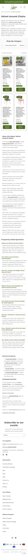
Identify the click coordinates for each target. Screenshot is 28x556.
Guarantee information (8, 412)
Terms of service (14, 551)
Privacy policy (6, 551)
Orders (4, 525)
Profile (4, 531)
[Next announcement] (25, 1)
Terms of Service (7, 509)
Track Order (6, 528)
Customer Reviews (8, 464)
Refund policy (24, 549)
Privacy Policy (6, 506)
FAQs (4, 477)
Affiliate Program (7, 518)
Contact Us (6, 480)
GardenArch (7, 549)
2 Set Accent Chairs (11, 45)
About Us (5, 483)
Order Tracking (7, 496)
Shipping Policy (7, 499)
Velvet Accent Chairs (16, 11)
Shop (4, 473)
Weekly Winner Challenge (9, 521)
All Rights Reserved (15, 549)
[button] (3, 7)
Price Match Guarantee (9, 467)
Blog (4, 470)
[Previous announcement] (2, 1)
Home (2, 11)
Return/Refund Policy (8, 502)
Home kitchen (7, 11)
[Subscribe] (23, 435)
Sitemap (5, 486)
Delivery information (8, 393)
